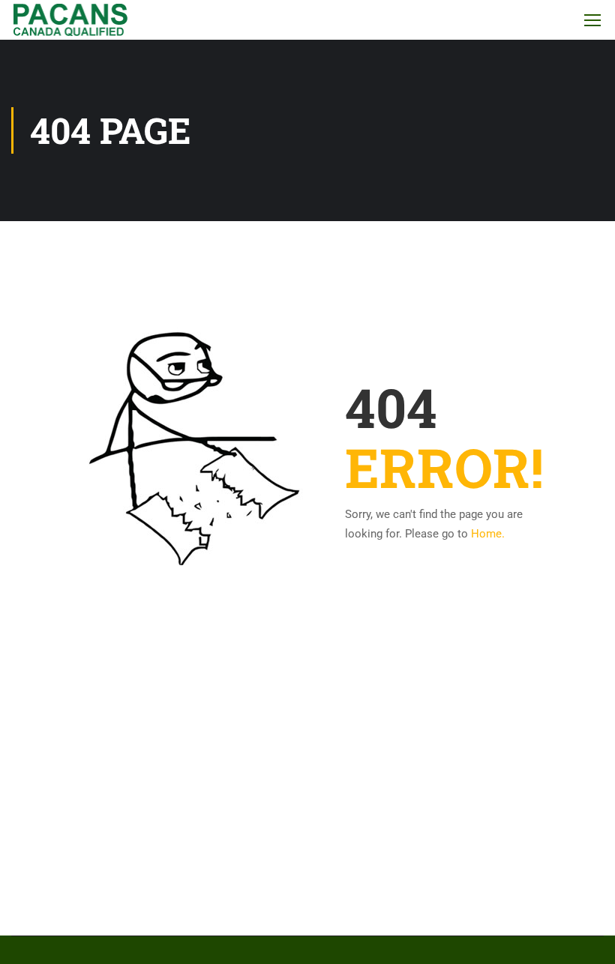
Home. (488, 533)
